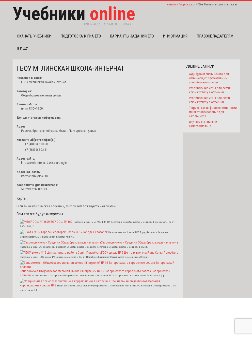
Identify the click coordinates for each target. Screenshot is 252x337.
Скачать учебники (34, 36)
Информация (175, 36)
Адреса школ (187, 4)
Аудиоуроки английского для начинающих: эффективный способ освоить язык (209, 78)
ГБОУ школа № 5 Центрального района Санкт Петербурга (139, 252)
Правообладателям (215, 36)
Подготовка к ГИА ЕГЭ (81, 36)
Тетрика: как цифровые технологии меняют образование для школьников (213, 112)
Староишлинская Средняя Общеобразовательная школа (139, 242)
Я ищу (22, 48)
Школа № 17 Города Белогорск (87, 232)
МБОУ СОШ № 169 (60, 222)
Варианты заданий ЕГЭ (132, 36)
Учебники (172, 4)
